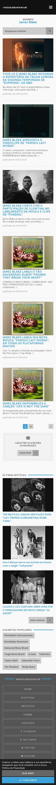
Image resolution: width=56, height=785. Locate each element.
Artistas (28, 706)
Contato (28, 723)
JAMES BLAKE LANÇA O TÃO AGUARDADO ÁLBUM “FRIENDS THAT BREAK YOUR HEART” (24, 274)
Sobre (27, 715)
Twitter (29, 748)
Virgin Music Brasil (14, 654)
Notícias (28, 698)
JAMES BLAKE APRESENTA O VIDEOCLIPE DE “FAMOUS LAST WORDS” (24, 143)
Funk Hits (45, 654)
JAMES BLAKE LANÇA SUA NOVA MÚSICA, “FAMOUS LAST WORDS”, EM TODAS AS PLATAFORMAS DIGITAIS (26, 342)
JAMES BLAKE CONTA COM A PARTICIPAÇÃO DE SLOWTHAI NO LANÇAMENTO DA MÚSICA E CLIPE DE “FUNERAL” (26, 210)
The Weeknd (11, 667)
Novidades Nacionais (16, 642)
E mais (32, 654)
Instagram (29, 739)
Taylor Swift (11, 661)
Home (28, 689)
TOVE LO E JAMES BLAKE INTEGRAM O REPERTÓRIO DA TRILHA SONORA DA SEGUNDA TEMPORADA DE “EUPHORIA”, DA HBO (28, 78)
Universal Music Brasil (16, 648)
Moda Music (28, 667)
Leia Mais (28, 773)
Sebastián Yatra (30, 661)
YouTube (29, 756)
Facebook (29, 731)
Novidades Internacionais (18, 635)
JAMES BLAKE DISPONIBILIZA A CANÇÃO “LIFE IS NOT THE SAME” (26, 405)
